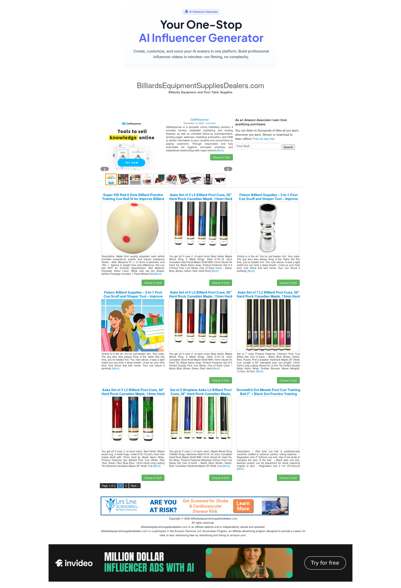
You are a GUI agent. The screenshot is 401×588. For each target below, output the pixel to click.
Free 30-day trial (263, 139)
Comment (211, 123)
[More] (220, 150)
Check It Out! (221, 157)
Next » (135, 486)
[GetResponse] (131, 144)
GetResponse (199, 119)
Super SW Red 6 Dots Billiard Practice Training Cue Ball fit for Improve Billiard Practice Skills (133, 198)
